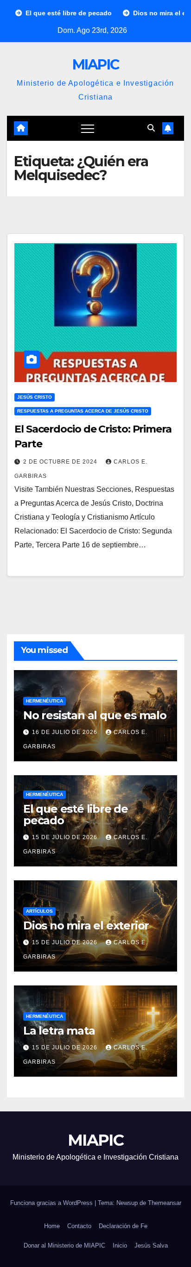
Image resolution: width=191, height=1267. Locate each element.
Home (52, 1226)
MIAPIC (95, 64)
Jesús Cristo (34, 397)
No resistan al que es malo (94, 715)
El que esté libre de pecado (75, 814)
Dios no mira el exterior (86, 925)
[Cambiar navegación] (87, 128)
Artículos (39, 911)
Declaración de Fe (123, 1226)
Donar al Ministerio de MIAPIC (64, 1245)
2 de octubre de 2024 (61, 461)
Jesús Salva (151, 1245)
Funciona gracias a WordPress (52, 1202)
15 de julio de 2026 (65, 837)
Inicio (120, 1245)
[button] (151, 128)
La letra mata (59, 1030)
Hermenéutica (44, 700)
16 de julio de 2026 (65, 732)
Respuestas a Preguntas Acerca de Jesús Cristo (82, 411)
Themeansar (164, 1202)
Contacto (79, 1226)
